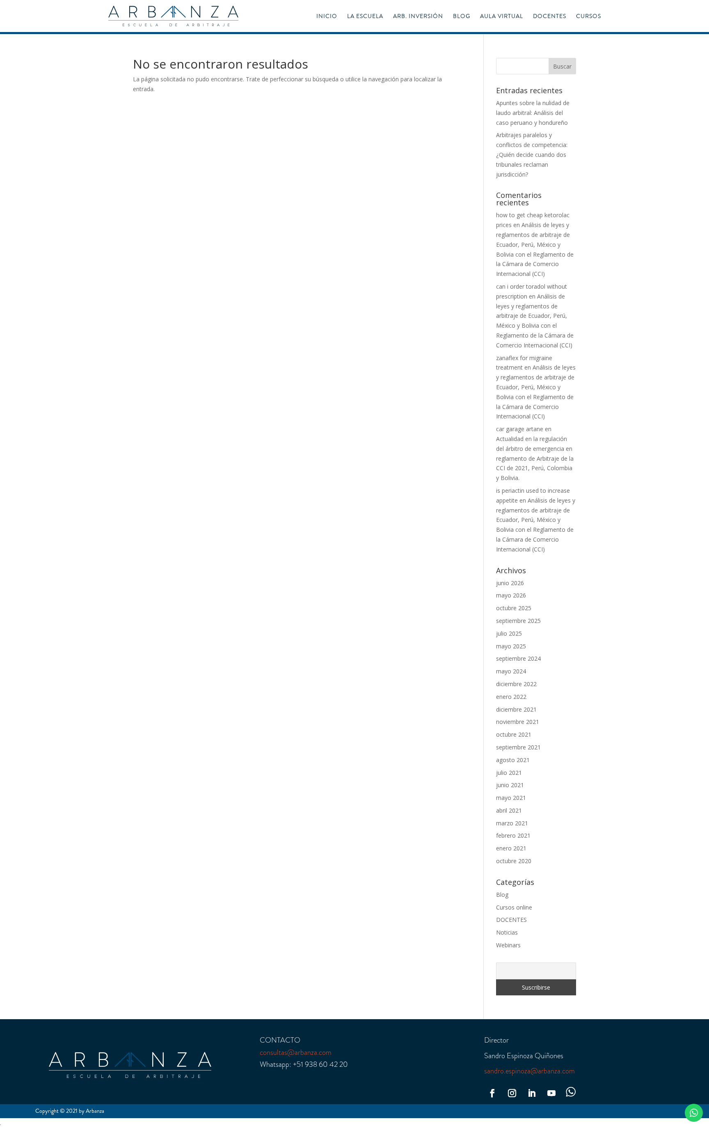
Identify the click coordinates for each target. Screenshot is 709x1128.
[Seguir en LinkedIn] (532, 1093)
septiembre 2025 (518, 621)
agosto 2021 (513, 760)
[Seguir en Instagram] (512, 1093)
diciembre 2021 (516, 709)
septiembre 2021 (518, 747)
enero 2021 (511, 848)
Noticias (507, 932)
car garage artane (519, 429)
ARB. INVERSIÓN (418, 16)
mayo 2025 (511, 646)
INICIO (326, 16)
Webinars (508, 945)
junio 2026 (510, 583)
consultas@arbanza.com (296, 1052)
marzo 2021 (512, 823)
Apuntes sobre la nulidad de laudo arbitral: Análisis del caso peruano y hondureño (532, 112)
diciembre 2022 (516, 684)
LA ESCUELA (365, 16)
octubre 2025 (513, 608)
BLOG (461, 16)
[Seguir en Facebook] (492, 1093)
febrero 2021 (513, 835)
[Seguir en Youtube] (551, 1093)
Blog (502, 894)
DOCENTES (549, 16)
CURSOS (588, 16)
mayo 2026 (511, 595)
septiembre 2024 (518, 658)
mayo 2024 (511, 671)
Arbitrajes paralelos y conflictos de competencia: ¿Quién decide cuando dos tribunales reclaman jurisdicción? (531, 154)
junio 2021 (510, 785)
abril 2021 (509, 810)
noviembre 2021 (517, 722)
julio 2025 (509, 633)
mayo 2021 (511, 798)
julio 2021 (509, 773)
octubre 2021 (513, 734)
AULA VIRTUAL (501, 16)
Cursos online (514, 907)
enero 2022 (511, 697)
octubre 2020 (513, 861)
